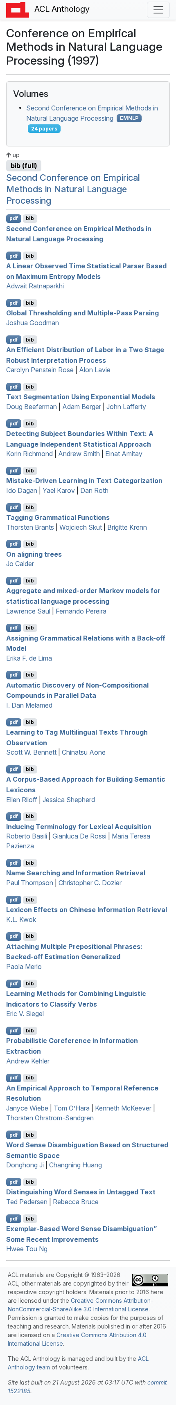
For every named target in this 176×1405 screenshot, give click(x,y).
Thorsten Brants (30, 527)
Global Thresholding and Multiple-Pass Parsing (82, 313)
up (15, 154)
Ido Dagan (21, 490)
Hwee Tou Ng (26, 1249)
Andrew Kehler (28, 1061)
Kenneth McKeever (123, 1108)
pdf (13, 218)
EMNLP (129, 118)
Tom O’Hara (72, 1108)
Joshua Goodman (32, 323)
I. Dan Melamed (29, 705)
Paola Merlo (24, 966)
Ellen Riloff (21, 800)
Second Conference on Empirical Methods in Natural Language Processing (73, 189)
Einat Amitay (123, 454)
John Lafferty (126, 406)
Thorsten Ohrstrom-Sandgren (50, 1118)
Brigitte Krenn (127, 527)
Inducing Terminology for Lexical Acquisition (78, 826)
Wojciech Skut (80, 527)
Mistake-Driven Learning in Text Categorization (84, 481)
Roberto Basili (26, 836)
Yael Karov (59, 490)
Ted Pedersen (26, 1202)
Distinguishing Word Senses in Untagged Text (81, 1192)
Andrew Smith (79, 454)
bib (30, 218)
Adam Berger (81, 406)
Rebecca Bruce (76, 1202)
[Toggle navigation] (158, 10)
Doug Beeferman (31, 406)
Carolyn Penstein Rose (40, 370)
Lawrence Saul (28, 611)
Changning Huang (75, 1165)
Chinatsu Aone (84, 752)
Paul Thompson (29, 883)
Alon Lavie (95, 370)
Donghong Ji (25, 1165)
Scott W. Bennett (31, 752)
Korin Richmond (29, 454)
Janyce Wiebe (27, 1108)
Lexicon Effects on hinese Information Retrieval (86, 910)
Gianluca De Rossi (79, 836)
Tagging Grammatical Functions (58, 517)
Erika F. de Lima (29, 658)
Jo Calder (20, 564)
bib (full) (24, 166)
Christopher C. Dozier (90, 883)
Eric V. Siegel (25, 1013)
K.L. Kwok (21, 919)
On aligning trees (34, 554)
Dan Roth (94, 490)
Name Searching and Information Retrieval (75, 873)
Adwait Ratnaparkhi (35, 286)
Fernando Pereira (81, 611)
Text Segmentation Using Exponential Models (80, 397)
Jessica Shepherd (69, 800)
